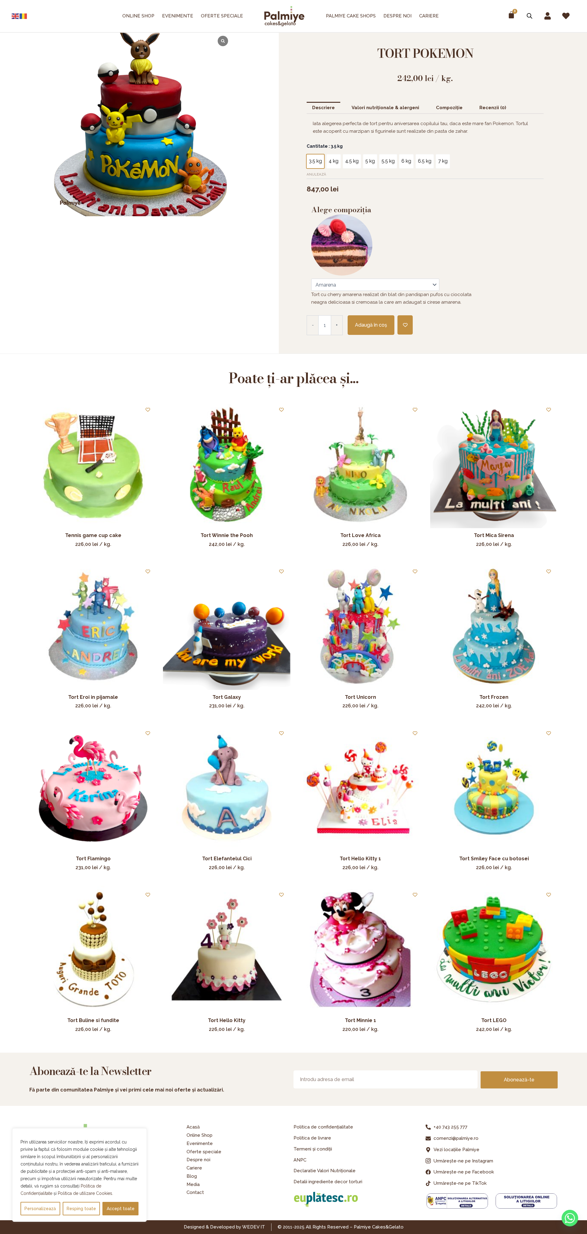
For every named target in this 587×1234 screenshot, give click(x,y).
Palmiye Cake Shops (351, 16)
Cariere (429, 16)
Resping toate (81, 1208)
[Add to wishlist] (405, 325)
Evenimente (177, 16)
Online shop (138, 16)
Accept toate (121, 1208)
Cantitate (325, 146)
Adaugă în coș (371, 325)
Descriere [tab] (323, 107)
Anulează (316, 174)
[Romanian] (24, 16)
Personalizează (40, 1208)
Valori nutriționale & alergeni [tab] (385, 107)
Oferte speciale (222, 16)
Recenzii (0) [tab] (492, 107)
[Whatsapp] (570, 1218)
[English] (16, 16)
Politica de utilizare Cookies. (85, 1193)
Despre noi (397, 16)
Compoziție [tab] (449, 107)
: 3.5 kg (335, 146)
